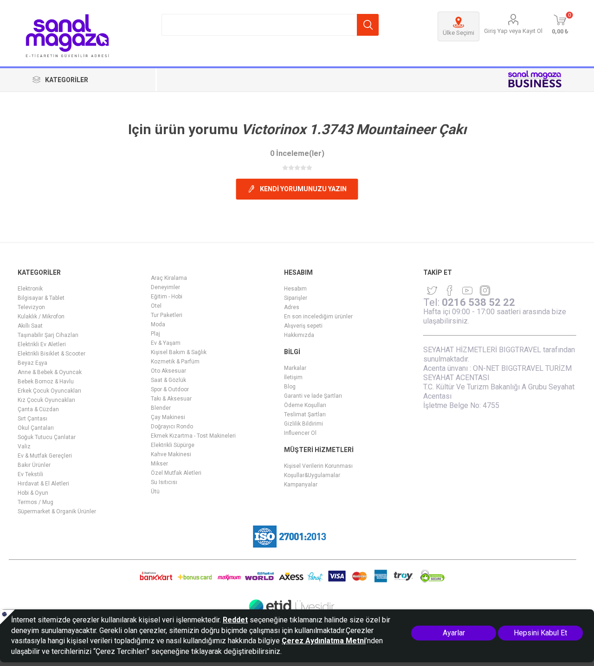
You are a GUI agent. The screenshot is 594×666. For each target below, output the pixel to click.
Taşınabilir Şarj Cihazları (48, 335)
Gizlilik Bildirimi (303, 423)
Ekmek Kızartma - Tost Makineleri (193, 436)
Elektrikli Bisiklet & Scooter (51, 353)
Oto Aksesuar (168, 371)
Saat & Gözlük (168, 380)
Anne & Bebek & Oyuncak (50, 372)
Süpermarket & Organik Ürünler (57, 511)
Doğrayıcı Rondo (172, 426)
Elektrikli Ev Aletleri (42, 344)
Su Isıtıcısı (164, 482)
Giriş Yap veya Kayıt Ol (513, 30)
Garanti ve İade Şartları (313, 396)
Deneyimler (165, 287)
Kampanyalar (300, 484)
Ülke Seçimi (458, 32)
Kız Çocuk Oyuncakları (46, 400)
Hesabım (295, 288)
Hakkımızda (299, 335)
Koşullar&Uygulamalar (312, 475)
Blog (290, 386)
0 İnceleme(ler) (297, 153)
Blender (161, 408)
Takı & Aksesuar (171, 398)
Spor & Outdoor (170, 389)
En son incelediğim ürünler (318, 316)
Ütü (155, 491)
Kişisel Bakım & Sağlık (179, 352)
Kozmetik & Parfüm (175, 361)
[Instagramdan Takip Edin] (467, 290)
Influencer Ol (300, 433)
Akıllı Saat (30, 326)
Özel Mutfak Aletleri (176, 473)
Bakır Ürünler (34, 465)
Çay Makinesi (168, 417)
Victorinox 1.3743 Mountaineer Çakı (353, 129)
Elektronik (30, 288)
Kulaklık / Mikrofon (41, 316)
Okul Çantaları (36, 428)
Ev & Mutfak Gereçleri (45, 456)
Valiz (24, 446)
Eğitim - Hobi (166, 296)
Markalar (295, 368)
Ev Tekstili (30, 474)
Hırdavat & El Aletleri (43, 483)
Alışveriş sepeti (303, 326)
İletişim (293, 377)
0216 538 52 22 (478, 302)
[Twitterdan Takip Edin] (432, 290)
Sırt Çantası (32, 418)
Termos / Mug (35, 502)
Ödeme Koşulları (305, 405)
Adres (291, 307)
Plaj (155, 333)
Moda (158, 324)
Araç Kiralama (169, 278)
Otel (156, 306)
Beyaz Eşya (32, 363)
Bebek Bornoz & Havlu (46, 381)
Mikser (159, 463)
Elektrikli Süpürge (172, 445)
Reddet (235, 619)
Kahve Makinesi (171, 454)
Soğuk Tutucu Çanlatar (47, 437)
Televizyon (31, 307)
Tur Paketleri (166, 315)
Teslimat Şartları (305, 414)
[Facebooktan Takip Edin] (449, 290)
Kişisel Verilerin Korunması (318, 466)
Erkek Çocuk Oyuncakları (49, 391)
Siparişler (295, 298)
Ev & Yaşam (166, 343)
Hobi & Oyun (33, 493)
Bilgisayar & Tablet (41, 298)
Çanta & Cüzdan (38, 409)
